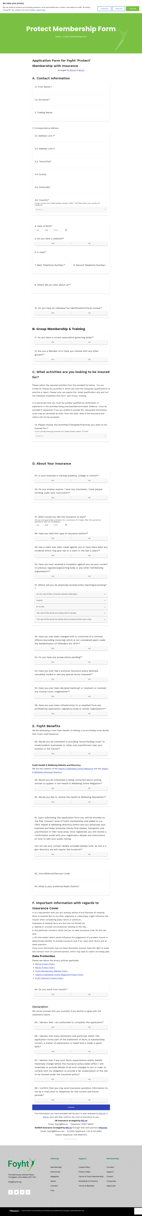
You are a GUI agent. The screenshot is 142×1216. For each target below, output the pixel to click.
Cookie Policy (41, 10)
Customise (104, 9)
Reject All (118, 9)
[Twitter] (16, 1192)
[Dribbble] (22, 1192)
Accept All (132, 9)
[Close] (139, 2)
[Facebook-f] (10, 1192)
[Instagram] (28, 1192)
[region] (71, 6)
